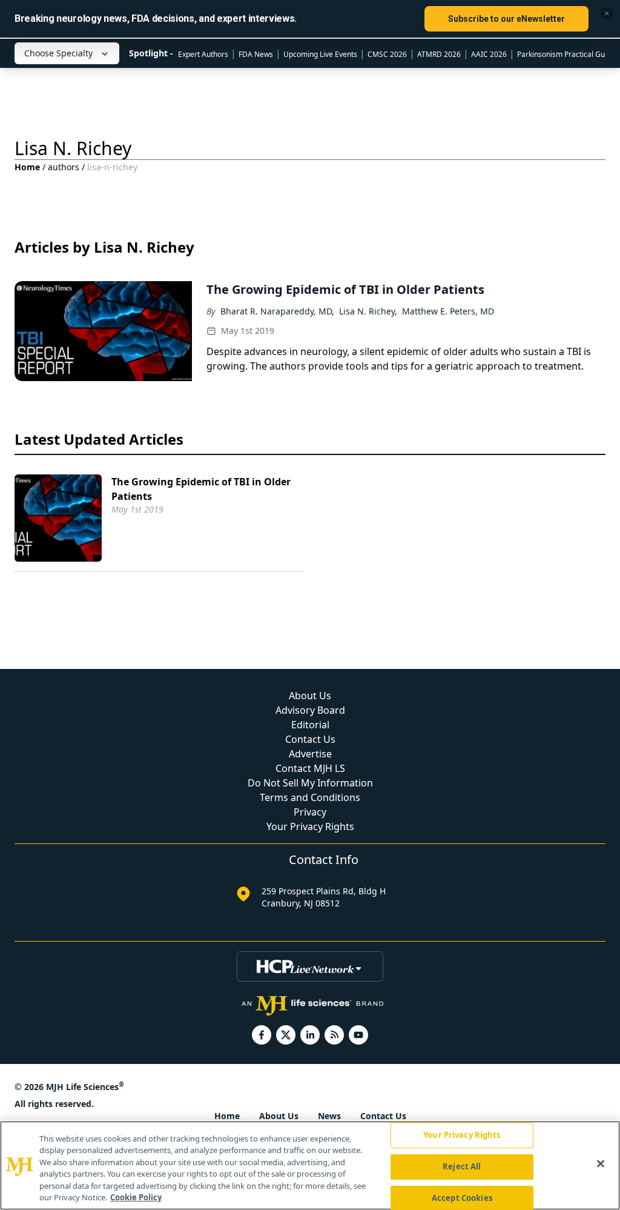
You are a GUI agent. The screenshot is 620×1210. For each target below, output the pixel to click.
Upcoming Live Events (320, 54)
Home (27, 167)
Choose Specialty (58, 53)
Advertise (310, 753)
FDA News (256, 54)
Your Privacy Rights (310, 826)
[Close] (600, 1164)
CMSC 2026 (387, 54)
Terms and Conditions (310, 797)
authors (63, 167)
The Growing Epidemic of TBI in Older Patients (201, 489)
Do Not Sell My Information (310, 782)
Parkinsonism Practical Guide (566, 54)
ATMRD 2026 (439, 54)
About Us (310, 695)
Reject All (462, 1166)
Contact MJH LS (310, 768)
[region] (310, 1165)
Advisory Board (310, 710)
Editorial (310, 724)
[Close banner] (607, 13)
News (329, 1116)
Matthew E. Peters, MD (448, 311)
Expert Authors (203, 54)
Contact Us (310, 739)
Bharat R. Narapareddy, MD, (277, 311)
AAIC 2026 (489, 54)
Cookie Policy (136, 1197)
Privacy (310, 812)
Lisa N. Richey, (368, 311)
